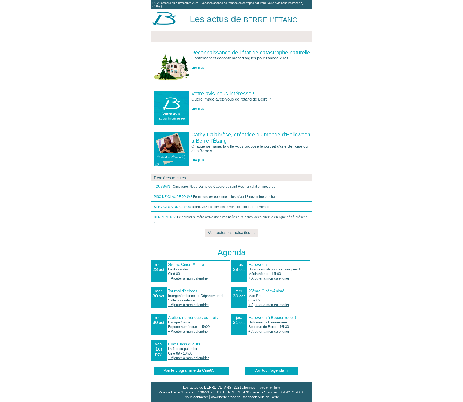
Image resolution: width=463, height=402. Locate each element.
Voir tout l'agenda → (271, 370)
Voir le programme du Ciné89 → (191, 370)
